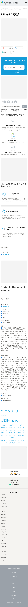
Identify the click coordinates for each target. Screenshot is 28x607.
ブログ (14, 599)
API (14, 587)
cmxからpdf (4, 440)
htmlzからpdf (12, 440)
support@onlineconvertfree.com (14, 602)
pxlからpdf (12, 443)
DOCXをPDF (4, 549)
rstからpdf (20, 437)
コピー (24, 106)
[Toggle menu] (26, 3)
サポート (14, 583)
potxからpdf (4, 427)
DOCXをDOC (4, 543)
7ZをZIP (3, 494)
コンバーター (11, 411)
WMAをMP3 (3, 509)
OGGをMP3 (3, 526)
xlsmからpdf (4, 432)
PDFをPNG (3, 554)
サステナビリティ (14, 595)
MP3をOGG (3, 514)
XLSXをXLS (3, 540)
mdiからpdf (21, 435)
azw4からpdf (12, 437)
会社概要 (14, 572)
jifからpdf (3, 425)
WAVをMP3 (3, 497)
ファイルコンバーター (6, 8)
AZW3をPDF (4, 529)
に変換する (10, 420)
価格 (14, 591)
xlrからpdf (20, 443)
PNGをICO (3, 560)
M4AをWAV (3, 517)
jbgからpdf (12, 425)
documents (6, 254)
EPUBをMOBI (4, 506)
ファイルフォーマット (14, 576)
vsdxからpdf (21, 432)
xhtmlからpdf (4, 435)
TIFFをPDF (3, 557)
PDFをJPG (3, 552)
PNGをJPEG (4, 534)
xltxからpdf (21, 440)
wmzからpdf (21, 427)
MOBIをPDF (3, 523)
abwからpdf (21, 425)
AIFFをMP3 (3, 520)
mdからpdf (12, 430)
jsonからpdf (4, 430)
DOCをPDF (3, 546)
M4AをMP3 (3, 500)
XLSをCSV (3, 537)
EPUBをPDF (4, 503)
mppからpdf (12, 435)
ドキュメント (17, 8)
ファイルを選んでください (14, 67)
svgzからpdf (4, 437)
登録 (18, 72)
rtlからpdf (3, 415)
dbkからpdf (12, 427)
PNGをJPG (3, 532)
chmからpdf (21, 430)
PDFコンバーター (8, 9)
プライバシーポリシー (14, 580)
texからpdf (12, 432)
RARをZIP (3, 512)
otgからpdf (4, 443)
